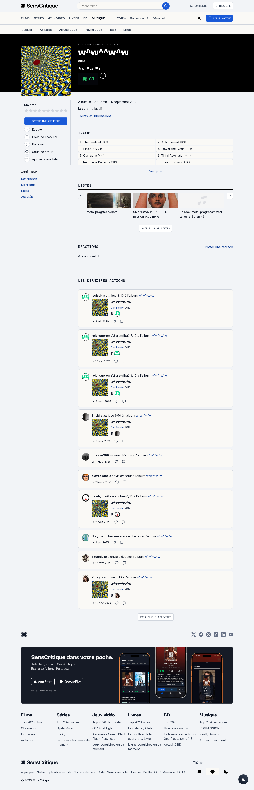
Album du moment (213, 740)
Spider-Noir (65, 728)
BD (167, 715)
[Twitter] (193, 635)
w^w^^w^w (112, 44)
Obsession (28, 728)
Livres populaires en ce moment (144, 747)
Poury (96, 577)
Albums (99, 44)
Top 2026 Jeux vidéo (107, 722)
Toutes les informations (94, 116)
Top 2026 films (31, 722)
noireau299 (100, 455)
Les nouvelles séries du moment (73, 742)
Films (26, 715)
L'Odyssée (28, 734)
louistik (97, 295)
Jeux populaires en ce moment (108, 747)
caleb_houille (101, 496)
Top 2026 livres (139, 722)
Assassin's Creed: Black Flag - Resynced (109, 736)
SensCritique (85, 44)
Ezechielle (99, 557)
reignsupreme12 (103, 335)
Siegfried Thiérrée (105, 536)
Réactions (88, 246)
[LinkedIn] (223, 635)
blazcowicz (100, 476)
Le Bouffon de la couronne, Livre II (141, 736)
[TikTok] (216, 635)
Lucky (61, 734)
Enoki (96, 415)
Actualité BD (172, 744)
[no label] (95, 108)
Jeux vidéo (103, 715)
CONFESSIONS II (212, 728)
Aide (101, 772)
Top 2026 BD (173, 722)
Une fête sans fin (176, 728)
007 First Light (102, 728)
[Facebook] (201, 635)
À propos (27, 772)
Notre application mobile (54, 772)
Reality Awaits (209, 734)
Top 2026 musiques (213, 722)
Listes (84, 185)
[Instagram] (208, 635)
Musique (208, 715)
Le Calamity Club (140, 728)
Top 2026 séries (68, 722)
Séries (63, 715)
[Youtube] (231, 635)
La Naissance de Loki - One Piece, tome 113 (180, 736)
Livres (134, 715)
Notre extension (84, 772)
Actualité (27, 740)
